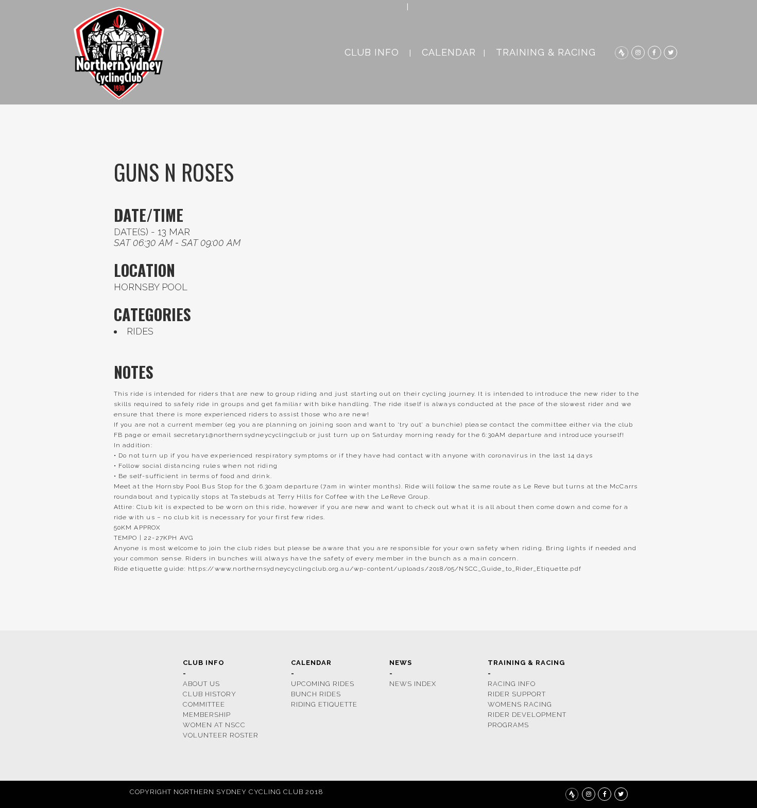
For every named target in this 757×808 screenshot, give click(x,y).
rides (140, 331)
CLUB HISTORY (209, 694)
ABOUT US (201, 684)
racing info (512, 684)
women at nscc (214, 725)
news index (412, 684)
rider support (517, 694)
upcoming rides (322, 684)
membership (207, 714)
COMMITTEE (204, 704)
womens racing (520, 704)
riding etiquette (324, 704)
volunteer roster (221, 735)
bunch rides (316, 694)
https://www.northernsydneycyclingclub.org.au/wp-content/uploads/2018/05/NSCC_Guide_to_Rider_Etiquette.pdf (384, 568)
